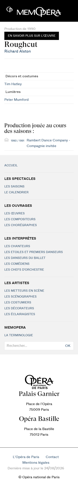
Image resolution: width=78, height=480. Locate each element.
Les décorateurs (19, 308)
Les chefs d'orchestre (24, 269)
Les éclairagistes (19, 314)
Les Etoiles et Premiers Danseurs (33, 252)
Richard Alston (17, 51)
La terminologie (18, 335)
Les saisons (14, 186)
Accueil (11, 165)
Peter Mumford (16, 99)
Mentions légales (35, 462)
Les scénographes (20, 296)
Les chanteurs (17, 246)
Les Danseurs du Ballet (25, 258)
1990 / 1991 (17, 140)
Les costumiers (17, 302)
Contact (52, 457)
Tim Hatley (13, 84)
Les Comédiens (16, 263)
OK (67, 346)
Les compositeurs (20, 219)
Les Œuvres (14, 213)
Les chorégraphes (20, 225)
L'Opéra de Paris (26, 457)
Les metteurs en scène (24, 290)
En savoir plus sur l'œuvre (31, 35)
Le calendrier (16, 192)
